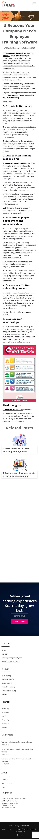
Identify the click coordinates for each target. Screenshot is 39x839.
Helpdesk (32, 829)
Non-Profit (5, 712)
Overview (5, 650)
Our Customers (7, 783)
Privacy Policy (7, 829)
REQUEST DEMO (19, 621)
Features (4, 654)
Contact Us (20, 832)
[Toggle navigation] (34, 3)
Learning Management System (12, 658)
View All (4, 694)
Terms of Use (21, 829)
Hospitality (5, 720)
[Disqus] (20, 505)
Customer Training (8, 679)
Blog (3, 787)
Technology (5, 709)
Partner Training (7, 683)
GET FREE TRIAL (19, 616)
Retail (3, 716)
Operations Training (8, 687)
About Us (5, 779)
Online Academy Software (10, 661)
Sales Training (6, 676)
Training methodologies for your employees (17, 742)
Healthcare (5, 724)
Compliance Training (9, 691)
